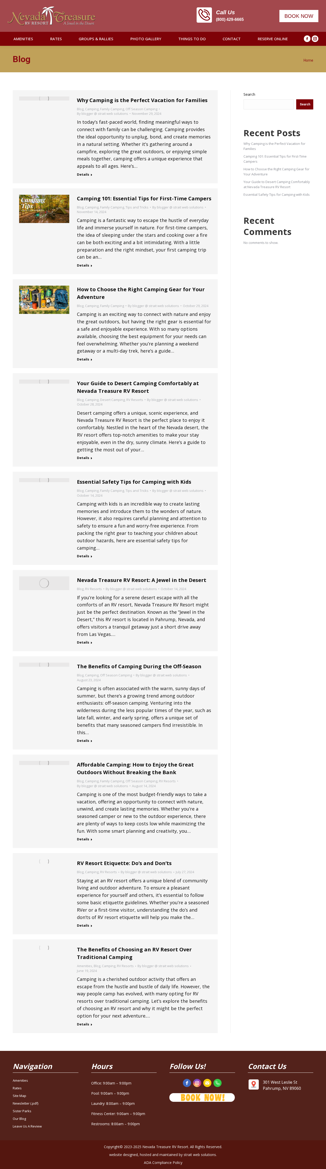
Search (249, 94)
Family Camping (112, 109)
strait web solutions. (200, 1154)
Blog (80, 109)
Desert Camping (112, 399)
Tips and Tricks (137, 207)
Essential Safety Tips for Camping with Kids (134, 481)
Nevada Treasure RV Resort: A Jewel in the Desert (141, 580)
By (102, 113)
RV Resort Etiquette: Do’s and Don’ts (124, 863)
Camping (92, 109)
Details (83, 174)
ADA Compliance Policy (163, 1162)
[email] (207, 1083)
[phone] (217, 1083)
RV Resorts (134, 399)
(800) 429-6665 (230, 19)
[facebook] (187, 1083)
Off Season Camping (141, 109)
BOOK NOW (298, 16)
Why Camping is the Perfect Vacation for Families (142, 100)
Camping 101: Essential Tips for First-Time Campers (144, 198)
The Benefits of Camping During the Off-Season (139, 666)
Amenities (84, 966)
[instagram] (197, 1083)
